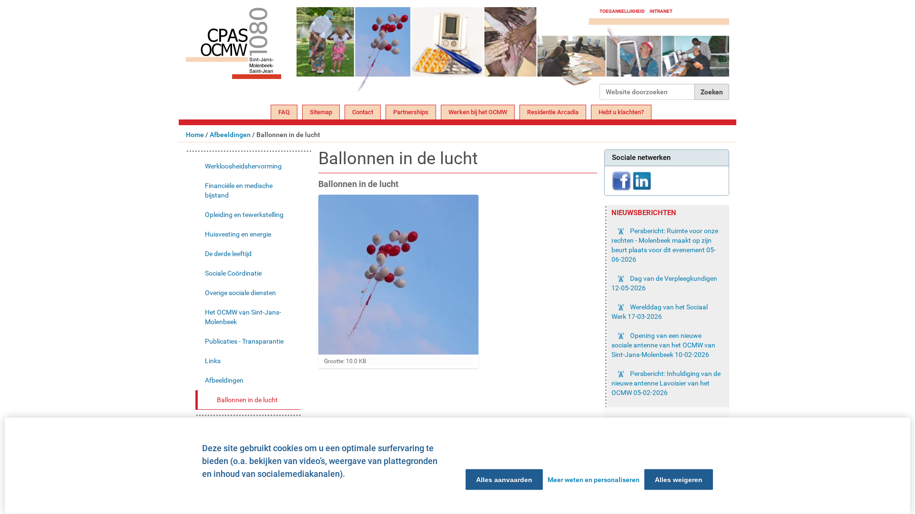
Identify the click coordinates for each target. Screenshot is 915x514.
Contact (362, 112)
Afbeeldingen (230, 134)
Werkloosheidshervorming (243, 166)
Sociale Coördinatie (233, 273)
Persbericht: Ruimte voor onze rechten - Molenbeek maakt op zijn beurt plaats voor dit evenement (664, 245)
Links (213, 361)
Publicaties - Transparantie (244, 341)
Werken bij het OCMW (477, 112)
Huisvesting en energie (238, 234)
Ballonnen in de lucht (247, 400)
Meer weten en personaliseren (594, 480)
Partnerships (410, 112)
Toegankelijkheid (622, 11)
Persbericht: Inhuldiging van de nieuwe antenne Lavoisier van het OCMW (666, 383)
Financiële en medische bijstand (239, 190)
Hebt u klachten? (621, 112)
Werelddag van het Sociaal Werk (659, 311)
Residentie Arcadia (553, 112)
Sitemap (321, 112)
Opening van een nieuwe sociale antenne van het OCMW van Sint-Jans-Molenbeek (663, 345)
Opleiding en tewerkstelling (244, 214)
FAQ (284, 112)
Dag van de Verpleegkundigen (664, 283)
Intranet (661, 11)
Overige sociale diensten (240, 293)
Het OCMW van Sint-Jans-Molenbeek (243, 317)
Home (195, 134)
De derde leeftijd (228, 253)
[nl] (393, 53)
